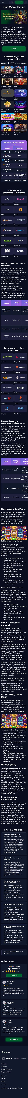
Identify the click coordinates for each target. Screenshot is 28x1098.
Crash (18, 63)
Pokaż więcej (14, 1039)
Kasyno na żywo (12, 63)
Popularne (4, 63)
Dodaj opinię (14, 975)
